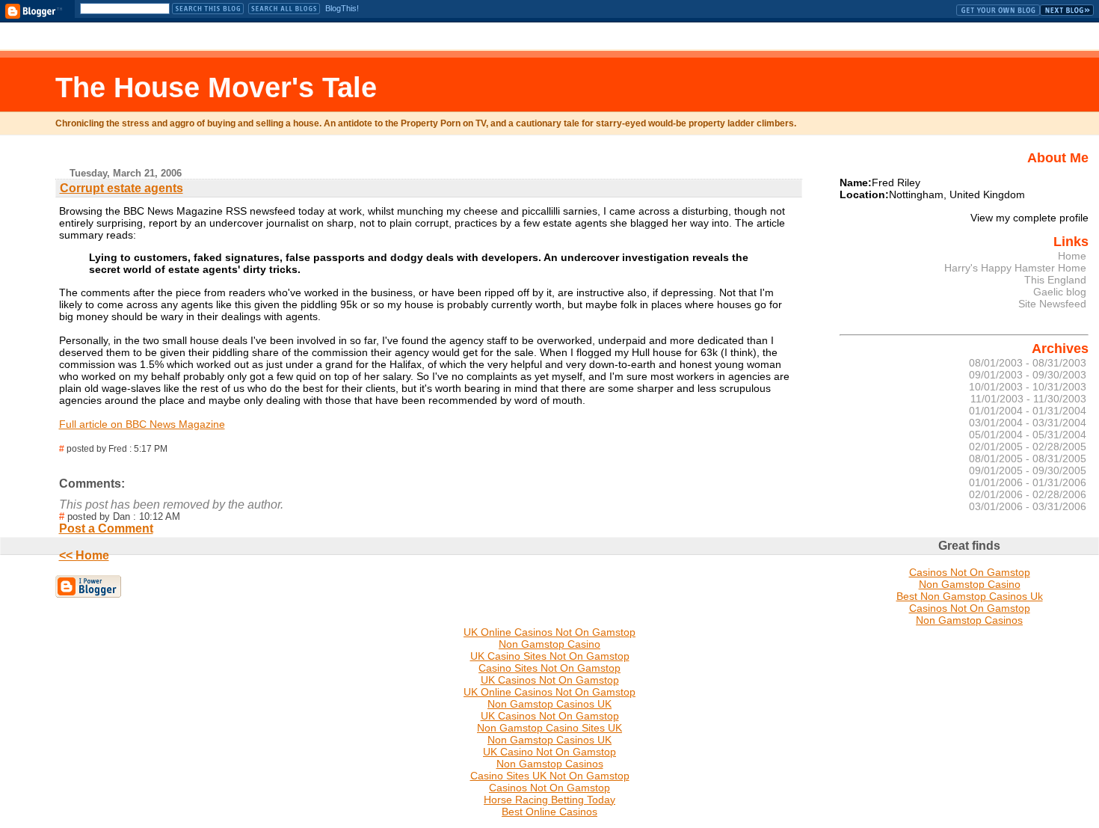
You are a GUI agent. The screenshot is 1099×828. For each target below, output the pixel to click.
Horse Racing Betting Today (549, 800)
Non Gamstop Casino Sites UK (549, 728)
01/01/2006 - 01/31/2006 (1027, 482)
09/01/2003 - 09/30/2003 (1027, 375)
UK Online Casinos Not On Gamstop (549, 632)
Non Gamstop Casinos (969, 620)
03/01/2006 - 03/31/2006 (1027, 506)
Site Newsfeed (1052, 304)
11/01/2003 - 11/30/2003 (1028, 399)
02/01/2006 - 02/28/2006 (1027, 494)
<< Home (84, 555)
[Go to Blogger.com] (34, 11)
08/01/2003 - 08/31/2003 (1027, 363)
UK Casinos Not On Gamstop (550, 680)
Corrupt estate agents (121, 188)
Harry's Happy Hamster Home (1015, 268)
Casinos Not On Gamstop (969, 572)
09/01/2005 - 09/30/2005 (1027, 470)
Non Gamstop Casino (969, 584)
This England (1055, 280)
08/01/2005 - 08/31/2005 (1027, 458)
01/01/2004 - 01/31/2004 (1027, 411)
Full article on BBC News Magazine (142, 424)
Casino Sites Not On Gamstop (549, 668)
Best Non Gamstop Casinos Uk (969, 596)
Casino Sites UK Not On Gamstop (549, 776)
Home (1072, 256)
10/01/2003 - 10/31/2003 (1027, 387)
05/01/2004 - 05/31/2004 (1027, 435)
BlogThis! (342, 8)
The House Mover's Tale (216, 87)
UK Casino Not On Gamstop (549, 752)
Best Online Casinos (549, 812)
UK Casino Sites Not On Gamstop (549, 656)
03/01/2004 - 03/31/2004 (1027, 423)
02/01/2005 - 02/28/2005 (1027, 447)
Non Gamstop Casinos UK (549, 704)
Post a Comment (106, 528)
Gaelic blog (1059, 292)
